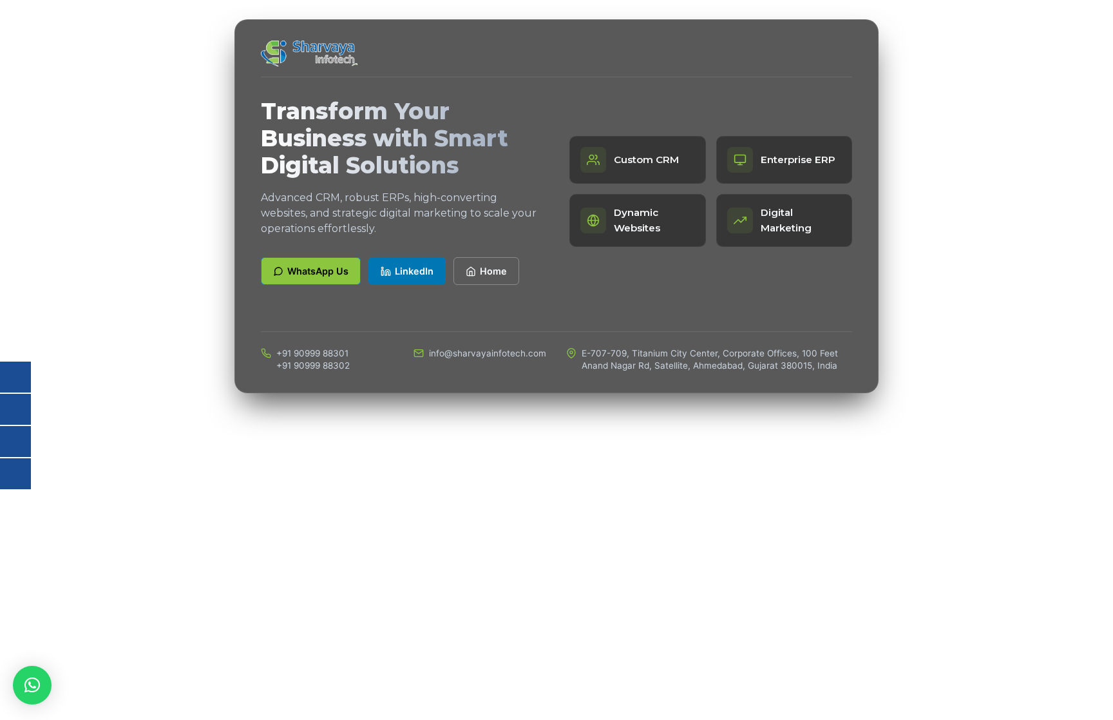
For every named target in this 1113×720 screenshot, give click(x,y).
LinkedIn (414, 271)
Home (493, 271)
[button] (32, 685)
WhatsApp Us (317, 271)
